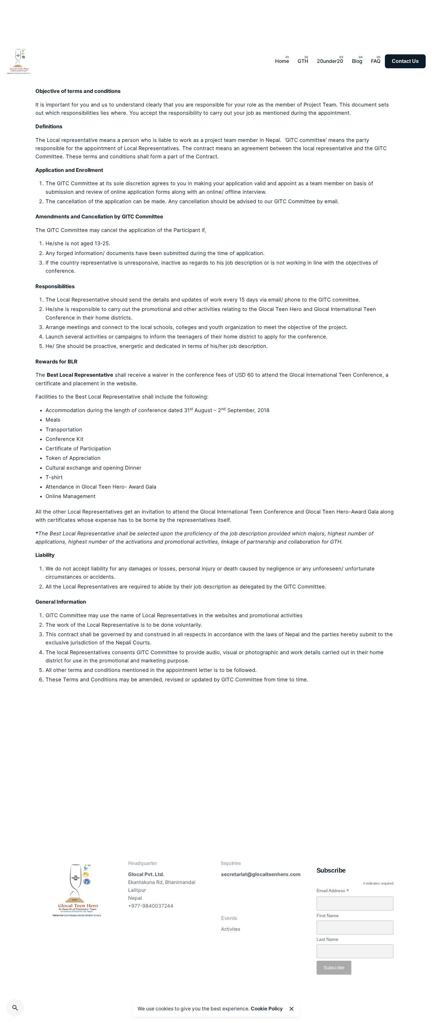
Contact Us (405, 61)
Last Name (327, 939)
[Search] (15, 1008)
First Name (328, 915)
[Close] (291, 1008)
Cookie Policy (267, 1009)
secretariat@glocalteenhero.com (260, 874)
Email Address (333, 890)
